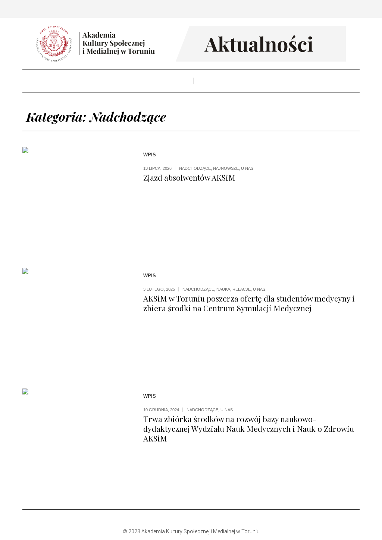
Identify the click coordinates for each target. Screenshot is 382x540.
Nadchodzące (195, 168)
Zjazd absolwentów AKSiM (189, 177)
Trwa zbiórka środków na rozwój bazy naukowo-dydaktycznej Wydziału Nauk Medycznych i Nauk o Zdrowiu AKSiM (248, 428)
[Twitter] (201, 519)
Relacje (241, 289)
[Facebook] (179, 519)
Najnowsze (226, 168)
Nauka (223, 289)
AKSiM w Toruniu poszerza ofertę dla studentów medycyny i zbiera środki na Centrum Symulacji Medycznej (249, 303)
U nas (247, 168)
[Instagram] (190, 519)
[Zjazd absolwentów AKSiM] (75, 200)
